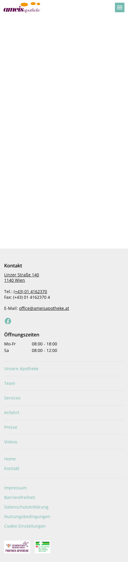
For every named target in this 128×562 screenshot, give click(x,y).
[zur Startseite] (57, 7)
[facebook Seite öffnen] (8, 321)
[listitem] (64, 369)
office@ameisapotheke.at (44, 308)
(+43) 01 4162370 (30, 291)
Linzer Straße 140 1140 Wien (21, 277)
